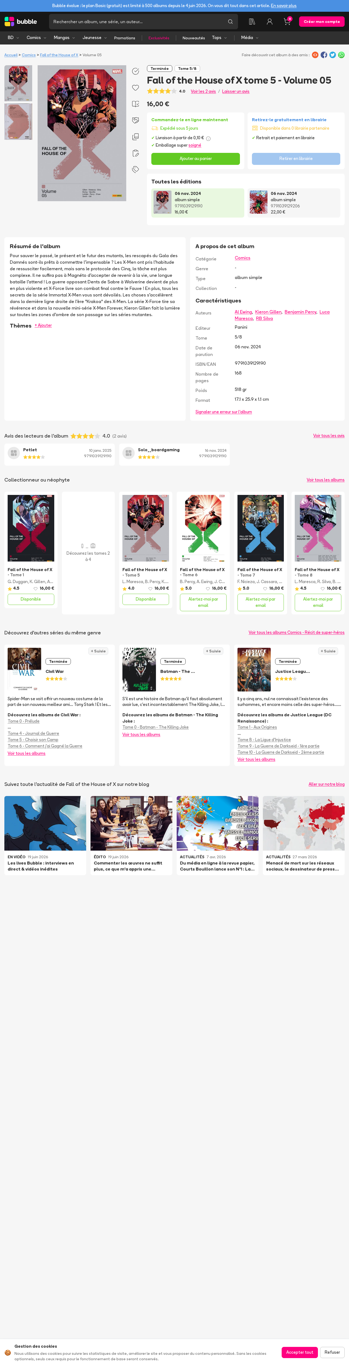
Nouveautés (194, 37)
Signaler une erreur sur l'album (223, 411)
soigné (194, 145)
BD (11, 37)
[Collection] (252, 21)
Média (247, 37)
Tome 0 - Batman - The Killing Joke (155, 727)
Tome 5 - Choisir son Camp (33, 739)
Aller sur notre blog (327, 784)
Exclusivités (159, 37)
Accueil (10, 54)
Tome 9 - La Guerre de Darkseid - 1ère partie (278, 746)
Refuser (332, 1352)
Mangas (62, 37)
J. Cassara (224, 581)
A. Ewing (204, 581)
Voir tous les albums (326, 479)
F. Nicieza (246, 581)
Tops (216, 37)
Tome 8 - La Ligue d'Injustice (264, 739)
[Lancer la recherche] (230, 21)
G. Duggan (18, 581)
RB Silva (264, 318)
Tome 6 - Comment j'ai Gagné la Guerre (45, 746)
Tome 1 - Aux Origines (257, 727)
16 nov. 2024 (216, 450)
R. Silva (324, 581)
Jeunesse (92, 37)
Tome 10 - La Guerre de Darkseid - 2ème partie (280, 752)
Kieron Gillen (268, 311)
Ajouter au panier (196, 158)
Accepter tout (299, 1352)
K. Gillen (37, 581)
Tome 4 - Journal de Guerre (33, 733)
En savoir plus (284, 5)
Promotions (124, 37)
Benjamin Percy (300, 311)
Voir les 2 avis (203, 91)
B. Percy (152, 581)
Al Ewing (243, 311)
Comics (34, 37)
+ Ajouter (43, 325)
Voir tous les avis (329, 435)
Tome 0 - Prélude (24, 721)
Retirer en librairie (296, 158)
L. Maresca (132, 581)
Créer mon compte (322, 21)
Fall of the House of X (59, 54)
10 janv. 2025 (100, 450)
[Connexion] (269, 21)
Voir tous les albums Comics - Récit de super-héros (297, 632)
